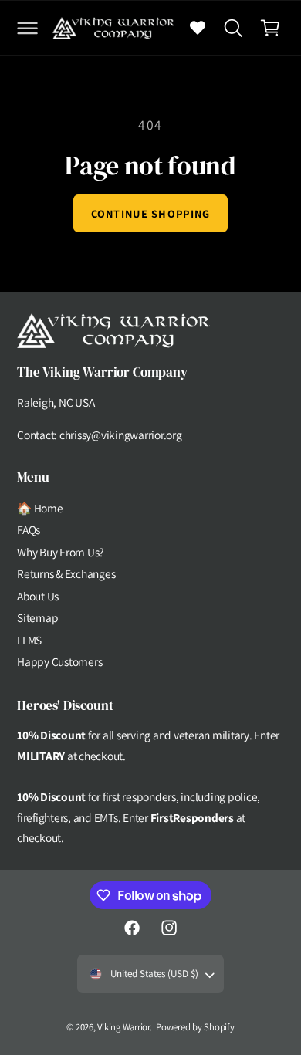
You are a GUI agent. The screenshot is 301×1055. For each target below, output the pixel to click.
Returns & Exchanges (66, 573)
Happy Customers (59, 661)
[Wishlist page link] (197, 28)
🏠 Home (40, 508)
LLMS (29, 640)
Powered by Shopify (195, 1026)
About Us (38, 596)
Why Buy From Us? (60, 552)
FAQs (28, 529)
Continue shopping (151, 213)
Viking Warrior (123, 1026)
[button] (27, 27)
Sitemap (37, 617)
